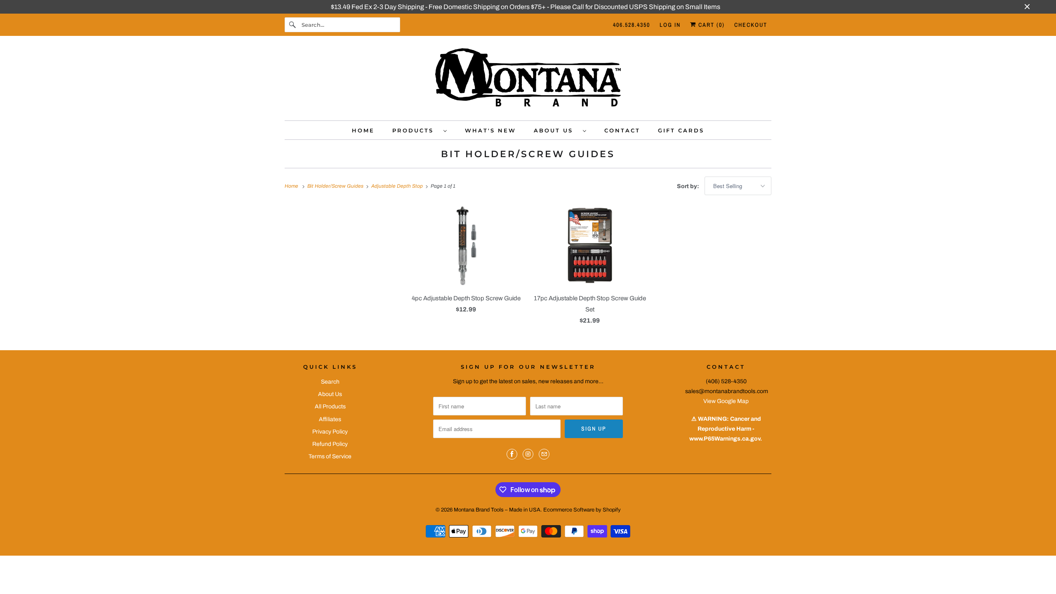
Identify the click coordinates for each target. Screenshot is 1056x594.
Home (363, 130)
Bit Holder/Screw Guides (528, 154)
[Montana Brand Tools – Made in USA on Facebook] (512, 454)
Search (330, 382)
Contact (622, 130)
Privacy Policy (330, 432)
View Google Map (726, 401)
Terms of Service (330, 456)
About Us (556, 130)
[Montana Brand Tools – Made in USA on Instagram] (528, 454)
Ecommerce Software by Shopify (582, 510)
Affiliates (330, 419)
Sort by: (688, 186)
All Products (330, 406)
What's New (490, 130)
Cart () (710, 24)
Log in (670, 24)
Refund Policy (330, 444)
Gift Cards (681, 130)
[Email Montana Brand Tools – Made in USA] (544, 454)
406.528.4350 (631, 24)
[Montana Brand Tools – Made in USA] (528, 80)
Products (415, 130)
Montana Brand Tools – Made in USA (497, 510)
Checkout (750, 24)
